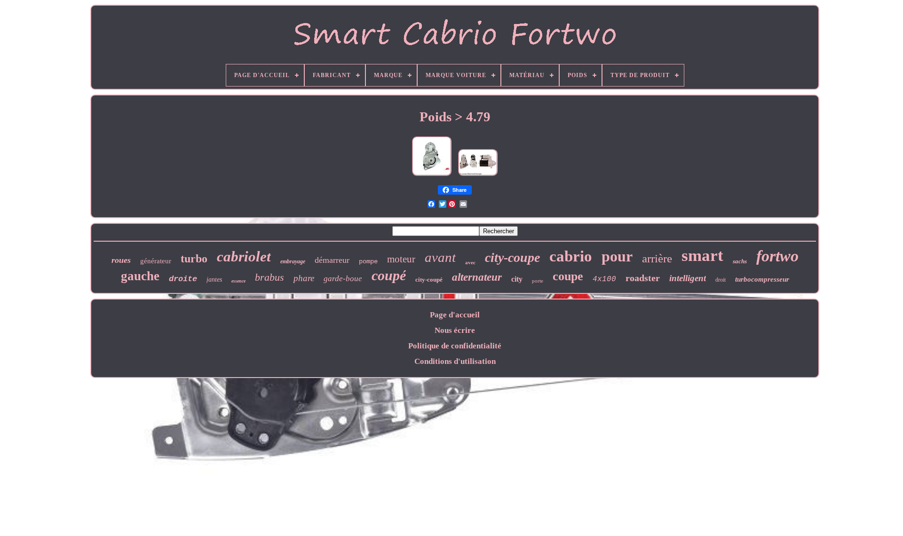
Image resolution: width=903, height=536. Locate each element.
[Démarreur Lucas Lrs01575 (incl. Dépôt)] (478, 175)
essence (238, 281)
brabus (269, 277)
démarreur (332, 260)
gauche (140, 276)
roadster (643, 278)
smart (702, 255)
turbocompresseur (762, 279)
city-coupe (512, 257)
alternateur (477, 277)
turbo (194, 258)
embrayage (292, 261)
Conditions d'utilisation (455, 361)
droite (183, 279)
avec (470, 262)
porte (537, 281)
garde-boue (343, 278)
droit (720, 279)
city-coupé (429, 279)
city (517, 279)
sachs (740, 261)
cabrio (570, 256)
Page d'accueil (455, 314)
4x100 (604, 279)
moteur (401, 259)
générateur (155, 261)
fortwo (777, 256)
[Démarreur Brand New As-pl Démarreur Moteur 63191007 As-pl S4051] (432, 175)
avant (440, 257)
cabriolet (244, 256)
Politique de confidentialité (454, 345)
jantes (214, 279)
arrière (657, 258)
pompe (368, 261)
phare (303, 278)
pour (617, 256)
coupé (389, 275)
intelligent (687, 278)
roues (121, 260)
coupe (568, 276)
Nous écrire (455, 330)
